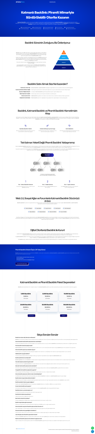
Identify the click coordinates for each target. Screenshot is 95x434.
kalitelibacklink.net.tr (21, 428)
